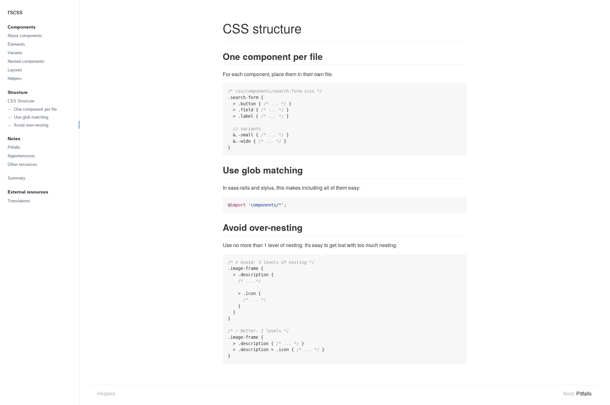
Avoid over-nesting (31, 125)
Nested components (26, 61)
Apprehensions (21, 156)
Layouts (15, 70)
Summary (16, 178)
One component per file (35, 109)
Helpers (15, 78)
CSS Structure (21, 101)
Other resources (22, 164)
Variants (15, 52)
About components (25, 35)
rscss (15, 12)
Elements (16, 44)
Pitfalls (14, 147)
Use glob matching (31, 117)
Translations (19, 201)
